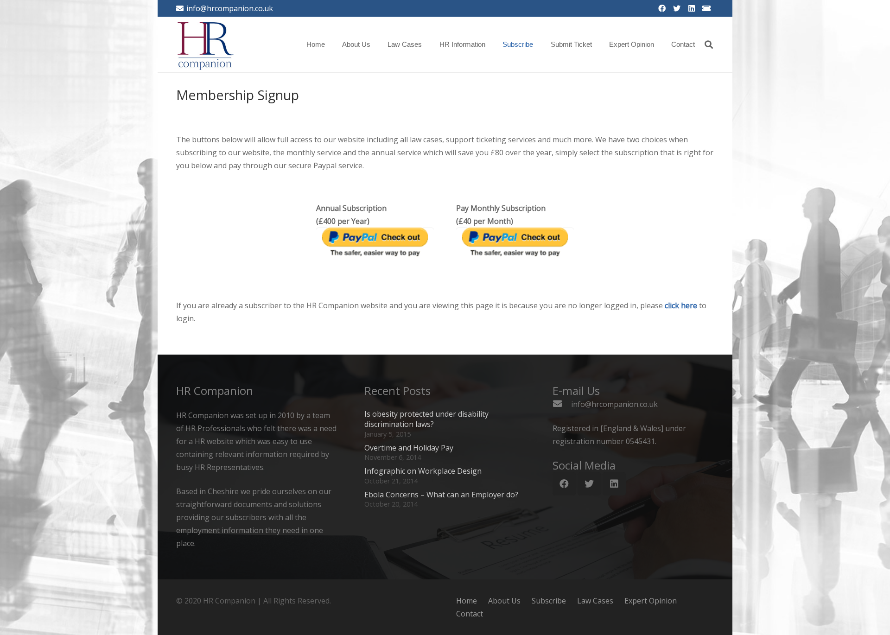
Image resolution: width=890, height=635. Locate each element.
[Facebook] (662, 8)
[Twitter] (676, 8)
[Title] (706, 8)
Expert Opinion (650, 601)
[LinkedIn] (691, 8)
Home (466, 601)
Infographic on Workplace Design (423, 471)
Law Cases (595, 601)
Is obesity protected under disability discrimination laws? (426, 419)
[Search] (708, 44)
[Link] (205, 44)
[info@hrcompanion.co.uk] (562, 404)
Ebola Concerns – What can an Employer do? (441, 494)
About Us (504, 601)
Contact (469, 614)
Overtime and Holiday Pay (408, 448)
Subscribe (549, 601)
